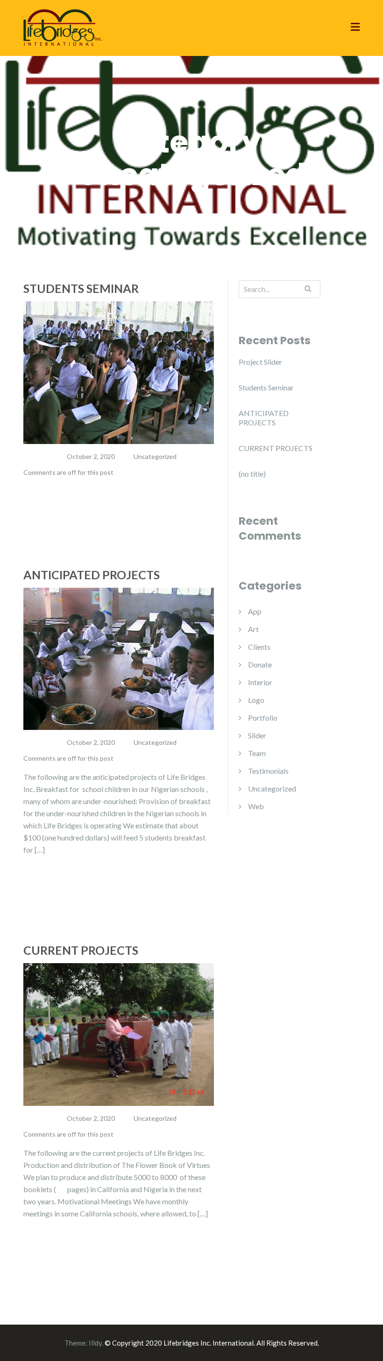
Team (257, 753)
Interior (260, 682)
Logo (256, 699)
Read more (56, 509)
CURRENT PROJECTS (80, 950)
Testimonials (268, 770)
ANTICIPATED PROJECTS (91, 575)
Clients (259, 646)
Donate (260, 664)
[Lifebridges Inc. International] (63, 26)
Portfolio (262, 717)
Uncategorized (155, 456)
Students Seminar (81, 288)
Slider (257, 735)
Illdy (95, 1343)
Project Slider (260, 361)
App (255, 611)
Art (253, 629)
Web (256, 806)
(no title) (252, 473)
